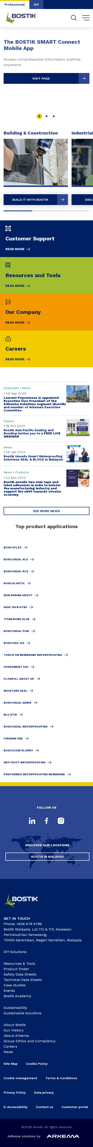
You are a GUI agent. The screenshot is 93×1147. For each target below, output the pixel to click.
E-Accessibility (16, 1107)
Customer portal (75, 1107)
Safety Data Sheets (20, 974)
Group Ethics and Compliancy (30, 1041)
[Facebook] (46, 821)
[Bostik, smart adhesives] (25, 908)
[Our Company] (46, 312)
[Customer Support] (46, 238)
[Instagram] (61, 821)
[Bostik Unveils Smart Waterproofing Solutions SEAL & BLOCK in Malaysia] (46, 454)
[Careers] (46, 349)
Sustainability (15, 1008)
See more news (46, 511)
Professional (15, 4)
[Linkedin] (32, 821)
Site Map (11, 1063)
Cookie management (20, 1078)
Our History (13, 1030)
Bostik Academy (17, 996)
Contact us (44, 1107)
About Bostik (15, 1025)
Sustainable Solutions (23, 1013)
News (8, 1052)
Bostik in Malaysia (47, 856)
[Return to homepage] (24, 18)
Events (9, 990)
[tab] (39, 116)
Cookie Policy (37, 1063)
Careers (10, 1046)
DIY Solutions (15, 952)
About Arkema (16, 1035)
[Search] (74, 18)
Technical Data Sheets (23, 980)
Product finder (16, 969)
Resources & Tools (19, 963)
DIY (36, 4)
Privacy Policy (15, 1092)
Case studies (15, 985)
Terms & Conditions (61, 1078)
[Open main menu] (86, 18)
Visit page (41, 78)
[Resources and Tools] (46, 275)
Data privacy (44, 1092)
